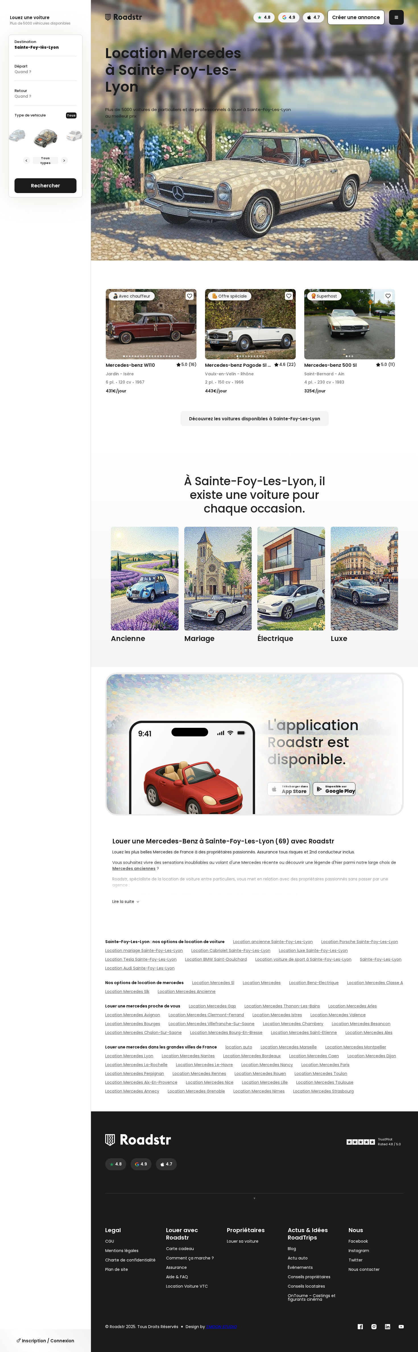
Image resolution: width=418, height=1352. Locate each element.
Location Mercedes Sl (213, 983)
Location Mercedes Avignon (132, 1015)
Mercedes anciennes (134, 868)
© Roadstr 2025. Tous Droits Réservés (141, 1327)
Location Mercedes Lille (265, 1082)
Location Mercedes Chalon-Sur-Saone (143, 1032)
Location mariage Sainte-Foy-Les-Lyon (144, 950)
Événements (300, 1267)
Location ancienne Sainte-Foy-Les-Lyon (273, 942)
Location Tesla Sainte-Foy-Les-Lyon (141, 959)
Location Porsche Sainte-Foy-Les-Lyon (359, 942)
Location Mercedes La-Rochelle (136, 1065)
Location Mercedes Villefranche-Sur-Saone (211, 1024)
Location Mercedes (262, 983)
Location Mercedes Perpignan (134, 1073)
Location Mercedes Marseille (289, 1047)
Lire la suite (123, 901)
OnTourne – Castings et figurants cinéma (312, 1297)
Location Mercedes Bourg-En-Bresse (226, 1032)
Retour (21, 90)
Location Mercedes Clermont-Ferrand (206, 1015)
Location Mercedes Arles (352, 1006)
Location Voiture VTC (187, 1286)
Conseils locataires (306, 1286)
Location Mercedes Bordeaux (252, 1056)
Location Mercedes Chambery (293, 1024)
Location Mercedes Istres (277, 1015)
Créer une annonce (356, 17)
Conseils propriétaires (309, 1277)
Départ (21, 66)
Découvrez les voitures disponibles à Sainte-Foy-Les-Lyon (254, 419)
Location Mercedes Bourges (132, 1024)
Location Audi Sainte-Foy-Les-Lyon (140, 968)
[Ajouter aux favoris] (190, 296)
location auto (238, 1047)
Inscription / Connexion (47, 1341)
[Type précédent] (26, 160)
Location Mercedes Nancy (267, 1065)
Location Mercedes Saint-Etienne (304, 1032)
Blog (292, 1249)
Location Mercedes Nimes (259, 1091)
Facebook (358, 1241)
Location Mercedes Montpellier (355, 1047)
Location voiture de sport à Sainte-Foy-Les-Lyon (303, 959)
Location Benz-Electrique (314, 983)
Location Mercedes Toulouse (324, 1082)
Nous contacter (364, 1269)
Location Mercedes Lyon (129, 1056)
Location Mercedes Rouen (260, 1073)
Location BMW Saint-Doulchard (216, 959)
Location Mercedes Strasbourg (323, 1091)
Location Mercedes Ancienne (187, 991)
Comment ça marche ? (190, 1258)
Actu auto (298, 1258)
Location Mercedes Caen (314, 1056)
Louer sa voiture (242, 1241)
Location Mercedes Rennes (199, 1073)
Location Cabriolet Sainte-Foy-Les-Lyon (230, 950)
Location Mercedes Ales (368, 1032)
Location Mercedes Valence (338, 1015)
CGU (109, 1241)
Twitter (356, 1260)
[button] (112, 324)
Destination (25, 41)
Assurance (176, 1267)
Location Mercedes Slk (127, 991)
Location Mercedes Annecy (132, 1091)
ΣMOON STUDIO (221, 1327)
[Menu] (396, 17)
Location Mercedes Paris (325, 1065)
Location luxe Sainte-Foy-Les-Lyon (313, 950)
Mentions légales (121, 1251)
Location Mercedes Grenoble (196, 1091)
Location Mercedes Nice (209, 1082)
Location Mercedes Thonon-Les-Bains (282, 1006)
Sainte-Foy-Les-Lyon (381, 959)
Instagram (359, 1251)
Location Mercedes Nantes (188, 1056)
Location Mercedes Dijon (371, 1056)
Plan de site (116, 1269)
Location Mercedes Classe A (375, 983)
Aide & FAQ (177, 1277)
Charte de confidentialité (130, 1260)
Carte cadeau (180, 1249)
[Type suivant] (64, 160)
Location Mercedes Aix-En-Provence (141, 1082)
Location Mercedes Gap (212, 1006)
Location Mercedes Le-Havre (204, 1065)
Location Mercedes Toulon (321, 1073)
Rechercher (45, 185)
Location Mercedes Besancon (361, 1024)
